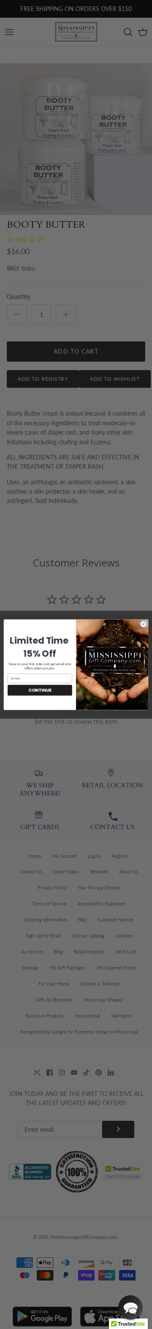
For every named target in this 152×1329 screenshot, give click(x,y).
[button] (130, 1307)
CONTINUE (40, 690)
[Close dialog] (143, 623)
